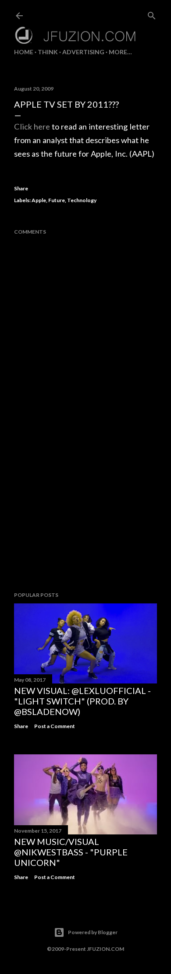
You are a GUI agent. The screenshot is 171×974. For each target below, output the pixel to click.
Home (23, 52)
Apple (39, 200)
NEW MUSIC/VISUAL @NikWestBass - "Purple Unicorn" (71, 852)
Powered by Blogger (93, 932)
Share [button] (21, 188)
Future (56, 200)
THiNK (48, 52)
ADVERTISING (83, 52)
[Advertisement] (85, 515)
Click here (32, 126)
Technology (81, 200)
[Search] (151, 13)
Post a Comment (54, 726)
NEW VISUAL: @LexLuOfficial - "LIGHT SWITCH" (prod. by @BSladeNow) (82, 701)
